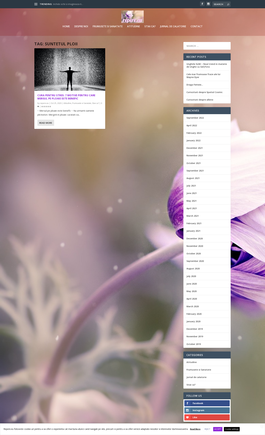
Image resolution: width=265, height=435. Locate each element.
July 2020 (191, 276)
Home (66, 26)
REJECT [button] (207, 429)
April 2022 (191, 125)
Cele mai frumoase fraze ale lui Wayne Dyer (203, 75)
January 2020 (193, 321)
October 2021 (193, 163)
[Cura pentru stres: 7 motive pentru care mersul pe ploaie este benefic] (69, 69)
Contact (197, 26)
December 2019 (194, 328)
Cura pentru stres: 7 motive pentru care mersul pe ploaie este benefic (66, 97)
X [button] (262, 426)
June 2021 (191, 193)
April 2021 (191, 208)
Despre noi (81, 26)
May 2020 (191, 291)
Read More (45, 122)
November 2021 (194, 155)
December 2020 (194, 238)
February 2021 (194, 223)
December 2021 (194, 147)
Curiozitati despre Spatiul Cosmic (204, 92)
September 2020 (195, 261)
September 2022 (195, 117)
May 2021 (191, 200)
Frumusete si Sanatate (108, 26)
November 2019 (194, 336)
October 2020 (193, 253)
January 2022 (193, 140)
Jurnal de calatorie (173, 26)
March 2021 (192, 215)
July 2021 (191, 185)
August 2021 (193, 178)
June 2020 (191, 283)
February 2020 (194, 313)
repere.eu (44, 103)
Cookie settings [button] (231, 429)
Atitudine (133, 26)
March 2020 (192, 306)
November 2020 (194, 246)
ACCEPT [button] (217, 429)
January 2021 (193, 230)
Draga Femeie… (194, 84)
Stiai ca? (150, 26)
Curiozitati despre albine (199, 99)
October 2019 (193, 344)
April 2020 (191, 298)
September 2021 (195, 170)
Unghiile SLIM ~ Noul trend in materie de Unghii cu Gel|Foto (206, 65)
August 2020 (193, 268)
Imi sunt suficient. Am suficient (68, 4)
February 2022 (194, 132)
